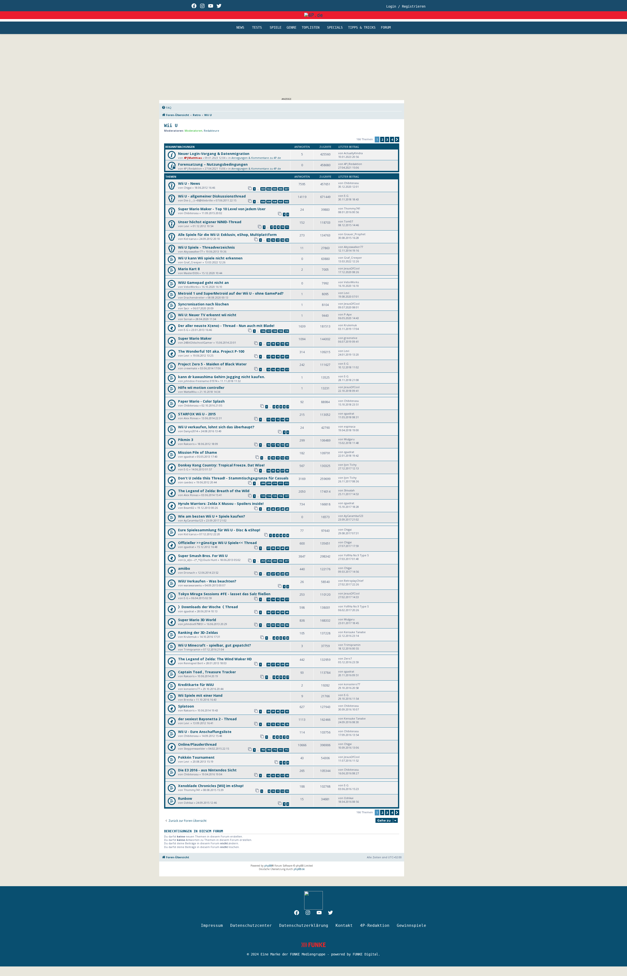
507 (286, 188)
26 (268, 573)
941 (280, 201)
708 (263, 749)
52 (268, 625)
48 (282, 509)
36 (278, 470)
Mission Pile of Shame (197, 452)
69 (268, 343)
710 (275, 749)
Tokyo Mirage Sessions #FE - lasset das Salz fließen (224, 594)
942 (286, 201)
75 (287, 724)
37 (282, 470)
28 (278, 573)
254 (269, 560)
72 (282, 343)
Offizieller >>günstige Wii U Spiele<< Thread (217, 542)
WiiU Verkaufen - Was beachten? (207, 581)
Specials (335, 28)
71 (278, 343)
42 (287, 711)
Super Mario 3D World (197, 619)
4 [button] (392, 139)
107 (269, 331)
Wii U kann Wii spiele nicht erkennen (210, 258)
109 (280, 331)
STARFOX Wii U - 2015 (197, 414)
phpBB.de (299, 869)
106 (263, 331)
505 (275, 188)
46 (273, 509)
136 (280, 496)
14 (273, 369)
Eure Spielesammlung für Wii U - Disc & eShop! (219, 530)
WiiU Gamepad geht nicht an (203, 282)
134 (269, 496)
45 (268, 509)
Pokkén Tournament (196, 757)
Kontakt (344, 925)
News (240, 28)
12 (273, 419)
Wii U (171, 125)
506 (280, 188)
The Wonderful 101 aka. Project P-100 (211, 351)
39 (278, 548)
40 (282, 548)
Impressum (212, 925)
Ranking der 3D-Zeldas (198, 632)
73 (287, 343)
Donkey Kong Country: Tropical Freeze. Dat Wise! (221, 465)
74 (282, 724)
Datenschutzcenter (251, 925)
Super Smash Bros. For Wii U (203, 555)
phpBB (268, 865)
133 (263, 496)
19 (287, 240)
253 (263, 560)
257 (286, 560)
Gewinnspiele (411, 925)
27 (273, 573)
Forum (386, 28)
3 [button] (387, 139)
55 (282, 625)
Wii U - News (189, 183)
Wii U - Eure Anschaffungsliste (204, 731)
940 (275, 201)
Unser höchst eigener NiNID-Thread (209, 222)
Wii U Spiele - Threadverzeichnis (206, 247)
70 (273, 343)
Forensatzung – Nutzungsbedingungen (213, 164)
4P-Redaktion (374, 925)
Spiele (275, 28)
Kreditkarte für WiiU (196, 684)
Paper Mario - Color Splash (201, 401)
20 (282, 356)
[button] (397, 139)
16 (273, 240)
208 (263, 483)
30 (287, 573)
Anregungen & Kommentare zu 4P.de (256, 158)
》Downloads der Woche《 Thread (208, 606)
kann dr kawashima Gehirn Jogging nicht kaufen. (221, 376)
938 (263, 201)
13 (268, 369)
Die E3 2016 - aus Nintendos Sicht (207, 770)
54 (278, 625)
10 (282, 227)
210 (275, 483)
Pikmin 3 (185, 439)
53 (273, 625)
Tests (257, 28)
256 (280, 560)
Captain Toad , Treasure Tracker (207, 672)
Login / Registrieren (405, 6)
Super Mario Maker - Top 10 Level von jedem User (221, 209)
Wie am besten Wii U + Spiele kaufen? (211, 516)
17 (278, 240)
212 (286, 483)
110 (286, 331)
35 (273, 470)
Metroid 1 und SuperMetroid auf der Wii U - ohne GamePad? (231, 293)
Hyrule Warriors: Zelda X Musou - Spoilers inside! (221, 503)
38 (287, 470)
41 (287, 548)
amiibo (184, 568)
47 (278, 509)
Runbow (185, 798)
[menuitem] (166, 108)
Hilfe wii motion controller (201, 387)
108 (275, 331)
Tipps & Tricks (361, 28)
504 (269, 188)
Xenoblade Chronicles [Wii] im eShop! (210, 785)
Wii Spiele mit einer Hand (200, 695)
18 (282, 240)
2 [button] (382, 139)
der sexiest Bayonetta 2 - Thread (207, 719)
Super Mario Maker (195, 338)
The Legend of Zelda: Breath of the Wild (213, 490)
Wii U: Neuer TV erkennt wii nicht (207, 315)
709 (269, 749)
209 (269, 483)
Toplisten (310, 28)
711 (280, 749)
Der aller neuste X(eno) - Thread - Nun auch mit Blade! (226, 325)
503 (263, 188)
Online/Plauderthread (197, 744)
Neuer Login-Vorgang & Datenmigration (213, 153)
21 (287, 356)
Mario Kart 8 (189, 269)
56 (287, 625)
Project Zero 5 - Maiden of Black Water (212, 364)
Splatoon (186, 706)
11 (287, 227)
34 (268, 470)
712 (286, 749)
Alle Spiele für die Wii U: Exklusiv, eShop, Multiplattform (227, 234)
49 (287, 509)
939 (269, 201)
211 (280, 483)
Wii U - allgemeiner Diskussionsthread (212, 196)
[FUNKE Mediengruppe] (313, 945)
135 (275, 496)
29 (282, 573)
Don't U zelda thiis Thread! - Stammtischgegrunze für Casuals (233, 478)
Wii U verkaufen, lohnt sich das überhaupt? (216, 427)
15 (268, 240)
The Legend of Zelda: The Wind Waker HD (215, 659)
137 (286, 496)
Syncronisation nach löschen (203, 304)
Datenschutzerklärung (303, 925)
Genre (291, 28)
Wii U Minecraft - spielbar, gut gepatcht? (214, 645)
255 (275, 560)
